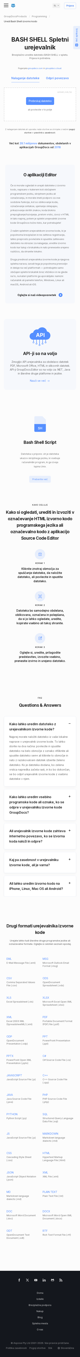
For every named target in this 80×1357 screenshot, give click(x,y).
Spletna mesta (40, 1323)
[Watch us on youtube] (35, 1280)
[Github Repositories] (52, 1280)
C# (44, 1055)
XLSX (46, 997)
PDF (45, 1017)
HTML (46, 1153)
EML (9, 958)
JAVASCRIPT (14, 1075)
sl (55, 5)
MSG (45, 958)
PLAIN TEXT (50, 1191)
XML (9, 1017)
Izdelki (40, 1299)
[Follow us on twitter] (27, 1280)
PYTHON (12, 1114)
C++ (45, 1075)
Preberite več (40, 479)
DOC (9, 1211)
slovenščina (67, 1348)
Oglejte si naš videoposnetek (36, 295)
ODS (45, 978)
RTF (45, 1230)
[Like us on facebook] (19, 1280)
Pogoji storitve (37, 1348)
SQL (45, 1114)
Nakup (40, 1311)
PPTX (10, 1055)
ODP (9, 1036)
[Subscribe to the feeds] (61, 1280)
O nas (40, 1329)
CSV (9, 978)
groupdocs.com (35, 68)
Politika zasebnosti (16, 1348)
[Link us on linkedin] (44, 1280)
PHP (45, 1094)
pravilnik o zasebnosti (44, 133)
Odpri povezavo (57, 78)
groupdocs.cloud (53, 68)
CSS (9, 1153)
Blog (40, 1317)
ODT (9, 1230)
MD (9, 1191)
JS (8, 1133)
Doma (40, 1293)
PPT (45, 1036)
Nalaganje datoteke (25, 78)
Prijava (70, 5)
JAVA (10, 1094)
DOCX (46, 1211)
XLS (9, 997)
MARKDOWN (50, 1133)
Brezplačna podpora (40, 1305)
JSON (10, 1172)
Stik (50, 1348)
